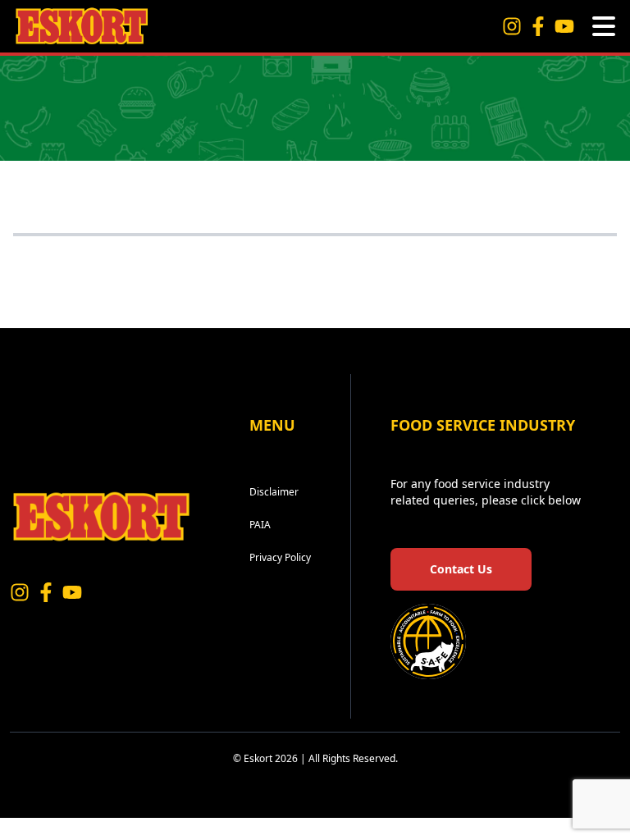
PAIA (260, 525)
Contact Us (461, 569)
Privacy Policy (280, 557)
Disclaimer (274, 492)
